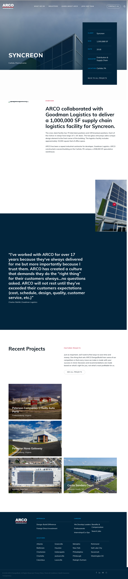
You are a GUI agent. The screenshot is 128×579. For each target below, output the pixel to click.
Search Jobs (96, 531)
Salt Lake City (96, 548)
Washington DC (97, 556)
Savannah (95, 552)
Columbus (41, 560)
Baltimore (40, 548)
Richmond (95, 544)
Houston (58, 548)
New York (76, 548)
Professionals (79, 528)
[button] (74, 372)
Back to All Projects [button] (97, 78)
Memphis (76, 544)
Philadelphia (78, 552)
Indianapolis (60, 552)
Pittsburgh (77, 556)
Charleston (41, 552)
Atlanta (40, 544)
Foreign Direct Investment (47, 528)
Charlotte (40, 556)
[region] (62, 204)
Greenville (59, 544)
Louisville (58, 560)
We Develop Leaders (82, 524)
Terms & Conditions (51, 573)
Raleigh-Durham (79, 560)
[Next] (114, 204)
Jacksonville (59, 556)
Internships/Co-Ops (82, 532)
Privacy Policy (39, 573)
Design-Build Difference (46, 524)
